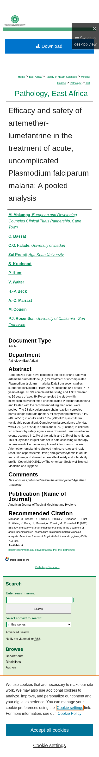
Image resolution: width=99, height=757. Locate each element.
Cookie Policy (69, 713)
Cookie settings (70, 708)
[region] (49, 716)
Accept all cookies (50, 730)
